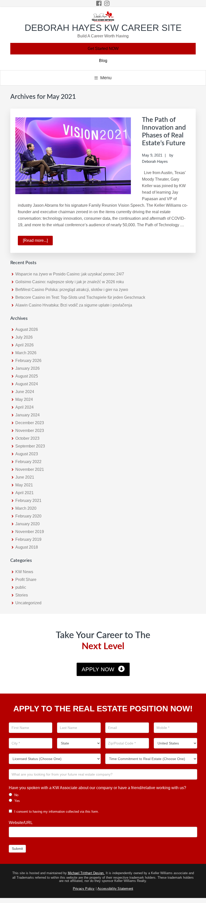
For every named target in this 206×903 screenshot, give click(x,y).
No (15, 795)
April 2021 (24, 493)
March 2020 (25, 508)
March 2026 (25, 353)
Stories (21, 595)
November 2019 (29, 532)
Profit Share (25, 579)
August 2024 (26, 384)
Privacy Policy (84, 888)
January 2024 (27, 415)
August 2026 (26, 329)
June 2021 (24, 477)
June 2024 (24, 392)
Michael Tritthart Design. (86, 873)
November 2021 (29, 469)
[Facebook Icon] (99, 3)
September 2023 (30, 446)
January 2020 (27, 524)
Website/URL (21, 822)
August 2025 (26, 376)
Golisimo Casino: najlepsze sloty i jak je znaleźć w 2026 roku (69, 282)
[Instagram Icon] (107, 3)
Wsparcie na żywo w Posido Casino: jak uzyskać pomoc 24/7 (69, 274)
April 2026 (24, 345)
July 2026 (24, 337)
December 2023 (29, 423)
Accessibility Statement (115, 888)
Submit (17, 849)
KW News (24, 572)
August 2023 (26, 454)
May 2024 (24, 399)
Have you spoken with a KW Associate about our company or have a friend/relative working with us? (97, 788)
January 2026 (27, 368)
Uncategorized (28, 603)
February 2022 (28, 462)
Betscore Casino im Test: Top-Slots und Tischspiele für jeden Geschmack (80, 297)
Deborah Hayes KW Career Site (103, 28)
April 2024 (24, 407)
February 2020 (28, 516)
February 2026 (28, 360)
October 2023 (27, 438)
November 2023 (29, 430)
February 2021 (28, 500)
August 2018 (26, 547)
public (20, 587)
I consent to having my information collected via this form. (56, 811)
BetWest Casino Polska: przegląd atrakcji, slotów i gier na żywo (71, 289)
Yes (16, 801)
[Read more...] (38, 241)
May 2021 (24, 485)
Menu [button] (106, 77)
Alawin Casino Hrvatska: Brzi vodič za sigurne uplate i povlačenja (73, 305)
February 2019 (28, 539)
